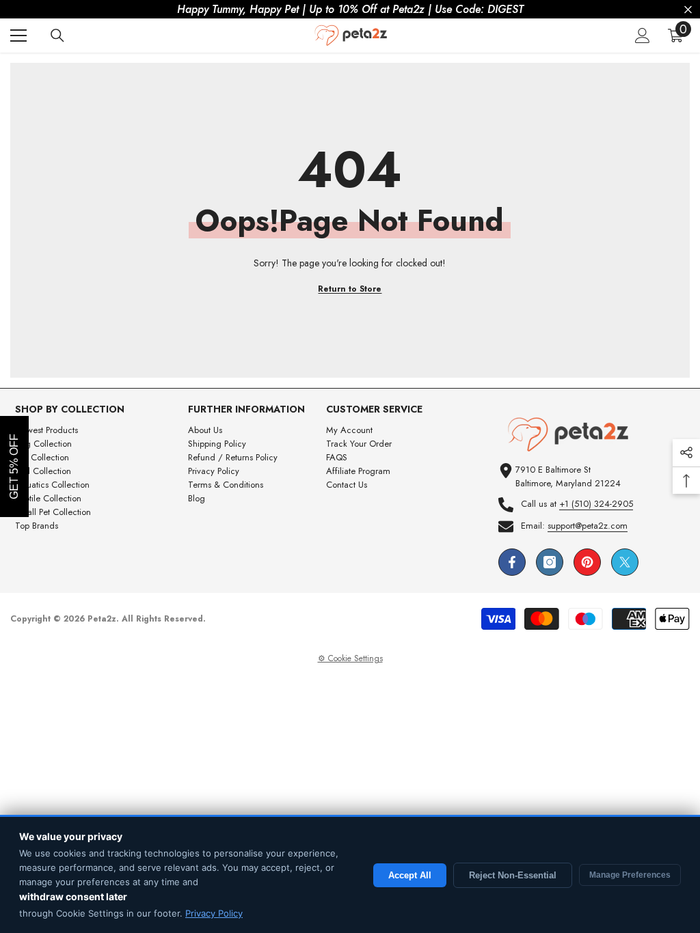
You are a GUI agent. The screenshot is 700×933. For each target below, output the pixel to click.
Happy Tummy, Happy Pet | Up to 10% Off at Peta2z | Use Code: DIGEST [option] (350, 9)
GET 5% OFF (14, 466)
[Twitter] (624, 562)
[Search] (57, 35)
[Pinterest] (587, 562)
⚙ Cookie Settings (350, 658)
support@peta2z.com (588, 525)
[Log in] (642, 35)
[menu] (18, 35)
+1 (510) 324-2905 (596, 503)
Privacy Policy (214, 913)
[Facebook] (512, 562)
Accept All (409, 875)
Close (688, 10)
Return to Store (349, 289)
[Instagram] (549, 562)
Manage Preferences (630, 875)
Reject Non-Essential (512, 875)
